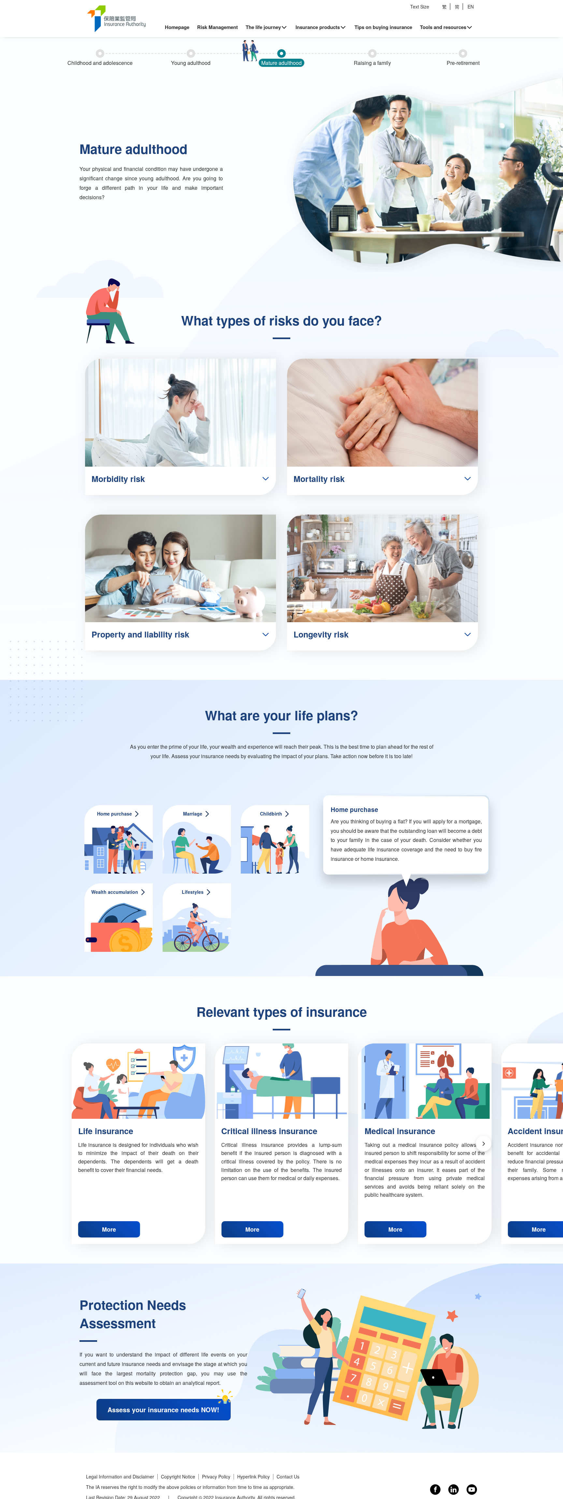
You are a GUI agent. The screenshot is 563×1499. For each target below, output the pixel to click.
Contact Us (288, 1476)
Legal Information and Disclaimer (120, 1476)
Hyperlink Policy (253, 1476)
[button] (483, 1143)
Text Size (419, 6)
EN (471, 6)
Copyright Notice (178, 1476)
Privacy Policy (216, 1476)
